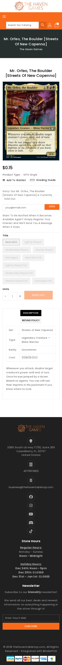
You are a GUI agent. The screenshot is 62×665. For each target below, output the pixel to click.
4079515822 (31, 471)
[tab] (30, 313)
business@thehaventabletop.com (31, 487)
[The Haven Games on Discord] (31, 522)
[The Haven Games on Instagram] (31, 505)
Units (6, 289)
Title (5, 235)
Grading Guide (46, 180)
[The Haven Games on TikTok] (31, 531)
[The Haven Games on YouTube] (31, 514)
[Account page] (49, 25)
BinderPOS (50, 651)
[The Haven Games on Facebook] (31, 496)
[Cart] (56, 25)
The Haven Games (31, 49)
